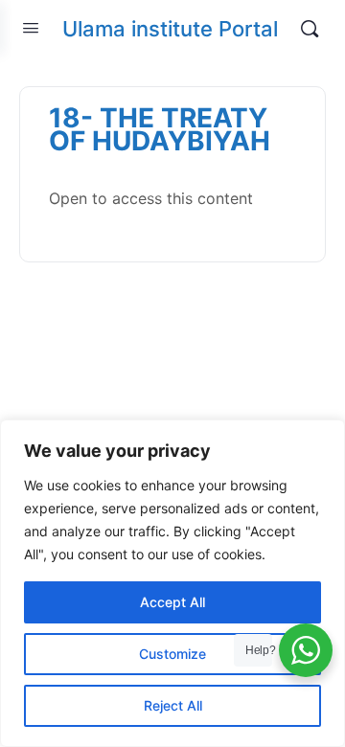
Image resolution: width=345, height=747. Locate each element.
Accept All (172, 602)
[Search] (309, 28)
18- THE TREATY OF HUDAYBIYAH (159, 129)
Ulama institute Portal (170, 28)
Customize (172, 653)
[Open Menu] (30, 27)
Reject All (173, 705)
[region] (172, 583)
